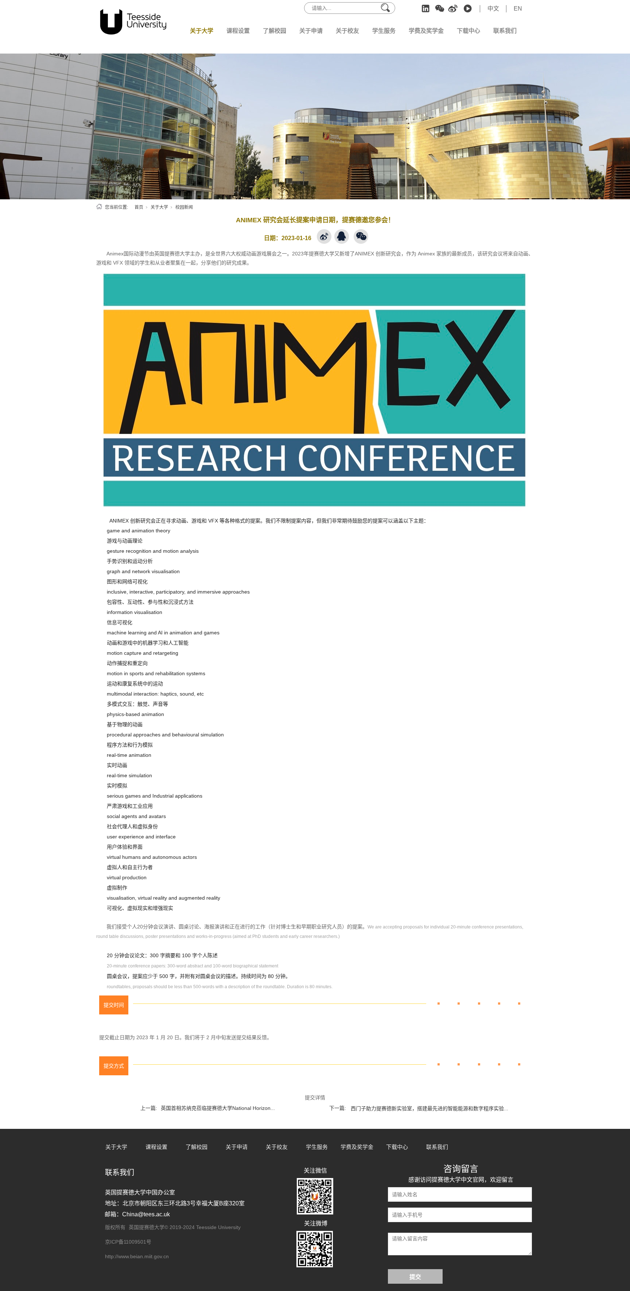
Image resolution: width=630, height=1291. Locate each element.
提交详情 (315, 1097)
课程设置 (238, 31)
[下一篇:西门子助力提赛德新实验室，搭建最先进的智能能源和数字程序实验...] (420, 1099)
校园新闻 (184, 207)
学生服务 (384, 31)
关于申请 (311, 31)
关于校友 (347, 31)
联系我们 (505, 31)
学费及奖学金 (426, 31)
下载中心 (468, 31)
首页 (139, 207)
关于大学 (201, 31)
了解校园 (274, 31)
